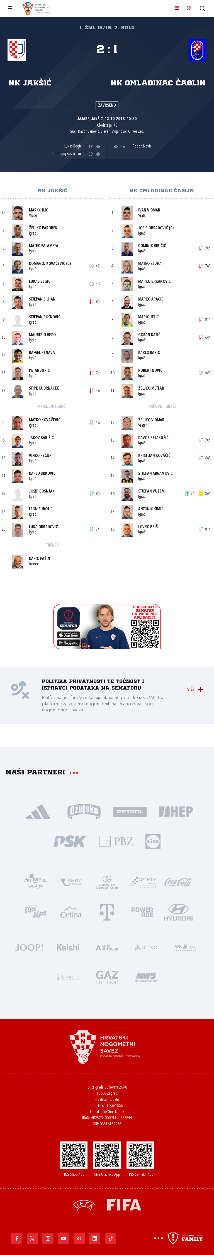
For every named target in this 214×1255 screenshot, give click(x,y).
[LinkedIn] (94, 1238)
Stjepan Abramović (155, 474)
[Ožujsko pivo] (84, 811)
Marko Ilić (38, 210)
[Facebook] (16, 1238)
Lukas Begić (39, 282)
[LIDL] (153, 841)
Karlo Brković (42, 474)
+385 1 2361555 (110, 1106)
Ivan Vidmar (149, 210)
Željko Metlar (151, 389)
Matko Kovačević (44, 420)
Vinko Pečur (40, 456)
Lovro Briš (148, 527)
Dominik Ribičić (152, 246)
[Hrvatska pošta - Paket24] (71, 882)
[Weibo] (79, 1238)
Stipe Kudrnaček (44, 389)
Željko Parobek (43, 228)
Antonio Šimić (151, 509)
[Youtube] (63, 1238)
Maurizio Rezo (42, 335)
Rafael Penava (42, 353)
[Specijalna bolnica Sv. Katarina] (67, 976)
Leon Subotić (41, 509)
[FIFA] (124, 1204)
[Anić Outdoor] (107, 947)
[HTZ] (36, 882)
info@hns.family (112, 1112)
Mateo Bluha (150, 264)
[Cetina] (71, 911)
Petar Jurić (39, 371)
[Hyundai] (178, 911)
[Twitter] (32, 1238)
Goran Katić (149, 335)
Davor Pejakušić (153, 438)
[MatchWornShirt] (146, 976)
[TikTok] (110, 1238)
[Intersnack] (36, 911)
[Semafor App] (107, 647)
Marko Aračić (151, 299)
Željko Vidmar (151, 420)
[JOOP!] (28, 947)
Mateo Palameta (43, 246)
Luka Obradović (43, 527)
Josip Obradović (153, 228)
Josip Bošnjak (42, 491)
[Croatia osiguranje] (107, 882)
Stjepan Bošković (44, 317)
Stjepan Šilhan (42, 299)
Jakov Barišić (41, 438)
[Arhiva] (202, 8)
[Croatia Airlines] (142, 882)
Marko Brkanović (154, 282)
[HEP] (176, 811)
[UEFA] (84, 1204)
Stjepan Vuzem (151, 491)
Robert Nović (150, 371)
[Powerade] (142, 911)
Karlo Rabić (149, 353)
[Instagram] (48, 1238)
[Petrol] (130, 811)
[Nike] (38, 811)
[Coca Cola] (178, 882)
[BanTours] (185, 947)
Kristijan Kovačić (154, 456)
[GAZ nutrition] (107, 976)
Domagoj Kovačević (47, 264)
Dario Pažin (39, 559)
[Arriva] (146, 947)
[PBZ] (116, 841)
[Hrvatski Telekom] (107, 911)
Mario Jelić (148, 317)
